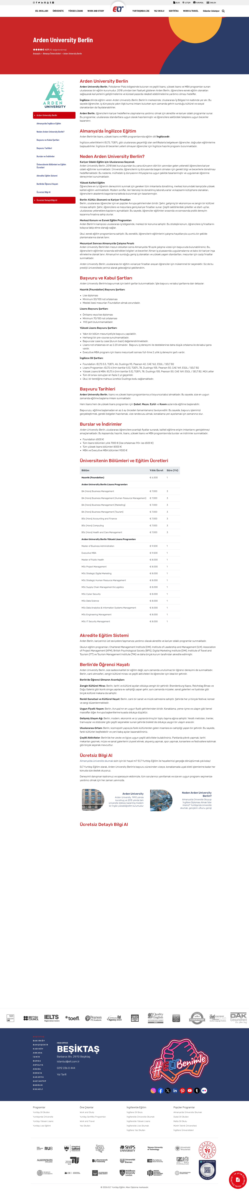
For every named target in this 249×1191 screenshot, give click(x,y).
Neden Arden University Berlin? (50, 131)
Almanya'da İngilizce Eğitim (49, 123)
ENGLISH (213, 3)
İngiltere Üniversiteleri (183, 1130)
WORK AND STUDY (95, 10)
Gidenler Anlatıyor (211, 10)
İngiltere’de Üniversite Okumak (140, 1117)
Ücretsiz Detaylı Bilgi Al (47, 200)
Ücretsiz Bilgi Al (43, 191)
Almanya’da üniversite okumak (96, 760)
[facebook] (36, 2)
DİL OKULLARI (41, 10)
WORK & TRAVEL (190, 10)
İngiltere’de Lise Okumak (138, 1126)
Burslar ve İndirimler (46, 156)
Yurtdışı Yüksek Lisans (43, 1121)
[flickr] (53, 2)
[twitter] (39, 2)
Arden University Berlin (47, 115)
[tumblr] (50, 2)
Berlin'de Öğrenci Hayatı (47, 183)
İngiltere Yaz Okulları (136, 1130)
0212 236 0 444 (66, 1068)
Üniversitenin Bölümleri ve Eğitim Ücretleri (51, 166)
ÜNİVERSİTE (58, 10)
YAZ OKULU (159, 10)
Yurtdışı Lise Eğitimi (42, 1126)
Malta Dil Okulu (180, 1121)
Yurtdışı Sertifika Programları (93, 1117)
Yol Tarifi (61, 1074)
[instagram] (34, 2)
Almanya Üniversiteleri (52, 53)
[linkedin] (42, 2)
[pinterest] (45, 2)
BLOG (178, 3)
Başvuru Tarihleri (44, 147)
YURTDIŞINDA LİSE (140, 10)
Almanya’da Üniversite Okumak (187, 1112)
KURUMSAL (200, 3)
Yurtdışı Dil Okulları (41, 1112)
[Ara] (223, 11)
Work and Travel (87, 1121)
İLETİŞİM (187, 3)
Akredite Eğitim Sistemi (47, 175)
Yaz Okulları (85, 1126)
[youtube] (48, 2)
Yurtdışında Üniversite (43, 1117)
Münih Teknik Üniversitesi (185, 1126)
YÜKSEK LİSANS (75, 10)
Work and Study (87, 1112)
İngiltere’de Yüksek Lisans (138, 1121)
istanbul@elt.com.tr (68, 1061)
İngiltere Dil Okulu (135, 1112)
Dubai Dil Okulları (181, 1117)
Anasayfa (36, 53)
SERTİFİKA (174, 10)
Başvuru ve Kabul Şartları (48, 139)
